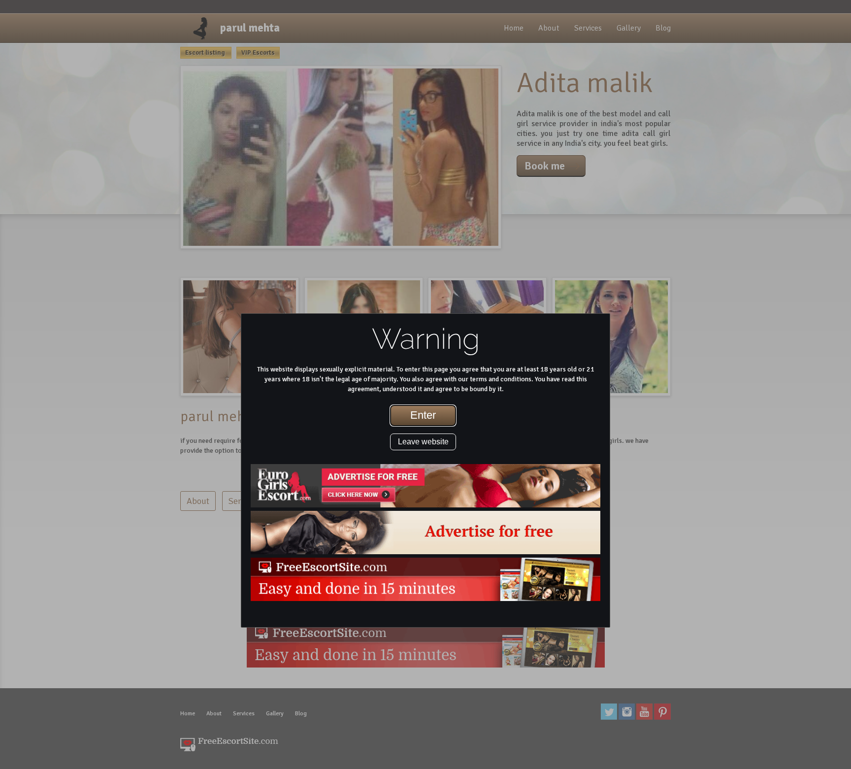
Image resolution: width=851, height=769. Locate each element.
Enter (423, 415)
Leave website (423, 441)
